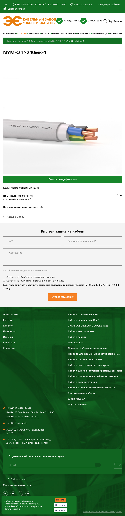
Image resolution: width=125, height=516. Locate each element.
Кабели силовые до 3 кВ (83, 314)
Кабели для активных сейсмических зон (93, 376)
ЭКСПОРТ (46, 33)
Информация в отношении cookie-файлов (102, 511)
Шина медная (76, 398)
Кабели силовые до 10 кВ (83, 319)
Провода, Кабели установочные (87, 348)
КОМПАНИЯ (9, 33)
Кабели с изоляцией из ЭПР (85, 359)
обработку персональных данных (37, 277)
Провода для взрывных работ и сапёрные (94, 353)
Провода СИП (76, 342)
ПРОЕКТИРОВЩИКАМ (64, 33)
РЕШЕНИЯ (34, 33)
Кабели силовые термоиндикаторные (91, 387)
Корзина (117, 21)
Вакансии (9, 342)
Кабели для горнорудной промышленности (95, 370)
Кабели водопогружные (83, 381)
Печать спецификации (62, 179)
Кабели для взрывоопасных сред (88, 365)
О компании (10, 314)
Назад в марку (15, 216)
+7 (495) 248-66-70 (72, 20)
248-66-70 (18, 408)
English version (18, 479)
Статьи (7, 319)
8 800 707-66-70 (95, 20)
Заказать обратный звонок (22, 416)
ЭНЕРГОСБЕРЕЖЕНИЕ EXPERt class (88, 325)
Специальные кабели (81, 393)
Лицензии (9, 331)
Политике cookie (12, 508)
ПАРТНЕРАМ (84, 33)
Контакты (9, 348)
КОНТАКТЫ (116, 33)
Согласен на (30, 277)
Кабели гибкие (77, 336)
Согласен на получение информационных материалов (35, 280)
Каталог (8, 325)
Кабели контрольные (81, 331)
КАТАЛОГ (22, 33)
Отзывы (8, 336)
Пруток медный (78, 404)
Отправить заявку (62, 297)
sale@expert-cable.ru (18, 423)
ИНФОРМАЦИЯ (100, 33)
